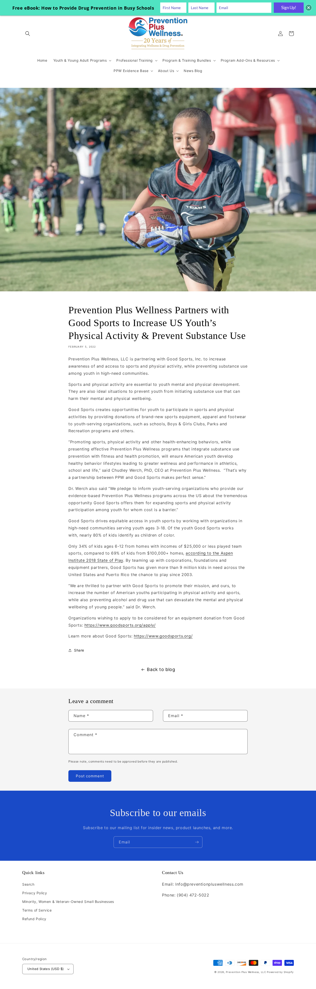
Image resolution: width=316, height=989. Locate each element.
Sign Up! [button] (288, 7)
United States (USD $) (45, 969)
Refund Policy (34, 919)
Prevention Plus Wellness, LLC (246, 971)
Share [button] (79, 650)
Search (28, 884)
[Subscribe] (196, 842)
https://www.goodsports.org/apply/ (120, 625)
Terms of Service (37, 910)
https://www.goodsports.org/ (163, 636)
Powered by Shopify (280, 971)
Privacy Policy (34, 893)
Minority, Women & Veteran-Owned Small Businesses (68, 901)
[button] (27, 33)
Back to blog (161, 669)
